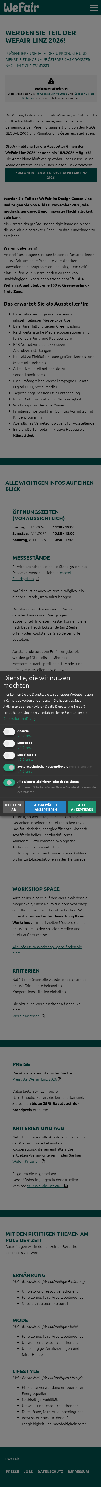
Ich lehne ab (13, 807)
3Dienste (25, 759)
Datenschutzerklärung (19, 718)
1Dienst (24, 735)
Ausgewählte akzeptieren (46, 807)
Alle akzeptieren (82, 807)
